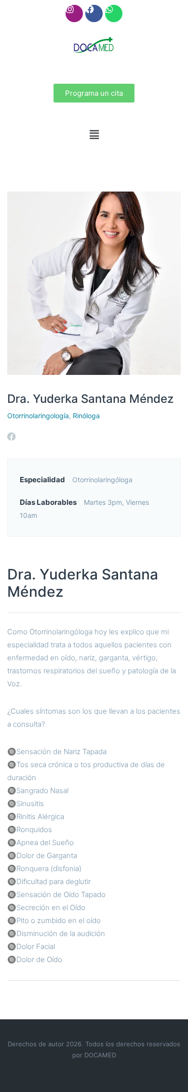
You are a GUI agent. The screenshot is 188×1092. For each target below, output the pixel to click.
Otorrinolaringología (38, 415)
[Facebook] (94, 13)
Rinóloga (86, 415)
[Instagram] (74, 13)
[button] (94, 134)
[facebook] (11, 436)
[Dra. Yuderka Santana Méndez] (94, 282)
